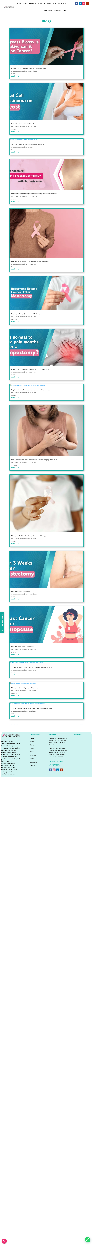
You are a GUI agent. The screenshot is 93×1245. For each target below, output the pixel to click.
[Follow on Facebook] (76, 3)
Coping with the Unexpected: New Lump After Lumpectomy (32, 390)
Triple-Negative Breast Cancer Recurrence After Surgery (31, 667)
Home (19, 3)
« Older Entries (13, 724)
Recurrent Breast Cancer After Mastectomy (26, 314)
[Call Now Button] (4, 1241)
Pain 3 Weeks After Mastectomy (22, 591)
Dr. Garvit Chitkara (18, 71)
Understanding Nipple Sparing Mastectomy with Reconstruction (34, 193)
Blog (35, 71)
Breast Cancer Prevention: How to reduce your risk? (30, 261)
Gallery (40, 3)
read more (15, 76)
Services (32, 3)
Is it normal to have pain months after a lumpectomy (30, 369)
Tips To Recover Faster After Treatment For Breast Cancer (32, 708)
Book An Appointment (2, 622)
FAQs (64, 10)
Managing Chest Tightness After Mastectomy (27, 688)
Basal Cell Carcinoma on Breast (22, 124)
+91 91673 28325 (54, 765)
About (25, 3)
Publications (62, 3)
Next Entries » (80, 724)
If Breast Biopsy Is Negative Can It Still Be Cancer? (29, 68)
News (49, 3)
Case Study (48, 10)
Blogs (54, 3)
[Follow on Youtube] (87, 3)
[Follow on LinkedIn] (80, 3)
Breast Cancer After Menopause (22, 647)
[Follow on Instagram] (83, 3)
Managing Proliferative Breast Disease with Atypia (29, 536)
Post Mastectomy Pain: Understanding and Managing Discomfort (34, 460)
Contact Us (57, 10)
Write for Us (33, 765)
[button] (87, 1239)
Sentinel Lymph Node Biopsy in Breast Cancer (27, 144)
